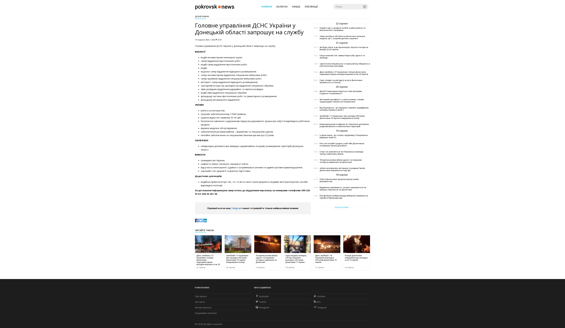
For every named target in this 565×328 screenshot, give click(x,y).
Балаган (282, 6)
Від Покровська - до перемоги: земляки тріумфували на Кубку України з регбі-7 (344, 109)
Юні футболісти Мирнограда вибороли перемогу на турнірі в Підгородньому (344, 197)
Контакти (200, 301)
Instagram (264, 307)
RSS (319, 301)
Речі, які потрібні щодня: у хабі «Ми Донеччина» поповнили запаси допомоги (342, 144)
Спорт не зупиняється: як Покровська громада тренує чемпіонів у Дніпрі (341, 153)
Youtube (321, 296)
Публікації (311, 6)
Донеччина (202, 16)
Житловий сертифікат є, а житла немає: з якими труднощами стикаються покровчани (342, 100)
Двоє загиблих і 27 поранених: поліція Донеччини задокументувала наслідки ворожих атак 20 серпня (344, 73)
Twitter (262, 301)
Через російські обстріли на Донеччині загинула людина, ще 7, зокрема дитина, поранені (342, 37)
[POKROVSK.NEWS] (215, 6)
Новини (266, 6)
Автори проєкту (203, 307)
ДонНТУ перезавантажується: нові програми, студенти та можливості (341, 92)
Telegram (236, 208)
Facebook (264, 296)
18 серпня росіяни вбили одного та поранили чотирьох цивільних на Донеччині (341, 161)
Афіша (296, 6)
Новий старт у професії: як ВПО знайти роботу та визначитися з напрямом (342, 29)
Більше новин (342, 207)
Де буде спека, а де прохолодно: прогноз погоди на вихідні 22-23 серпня (344, 48)
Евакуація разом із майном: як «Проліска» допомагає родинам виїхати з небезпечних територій (344, 125)
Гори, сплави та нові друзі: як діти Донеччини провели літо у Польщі (341, 81)
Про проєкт (201, 296)
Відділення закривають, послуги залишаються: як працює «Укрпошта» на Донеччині (343, 188)
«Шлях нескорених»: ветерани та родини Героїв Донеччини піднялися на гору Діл (342, 169)
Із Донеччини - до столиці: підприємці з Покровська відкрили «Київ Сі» (344, 136)
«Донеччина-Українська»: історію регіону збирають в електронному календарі (345, 65)
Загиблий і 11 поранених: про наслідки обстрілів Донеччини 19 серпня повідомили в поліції (342, 117)
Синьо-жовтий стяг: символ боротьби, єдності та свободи (342, 56)
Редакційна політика (206, 313)
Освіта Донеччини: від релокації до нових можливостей (339, 180)
